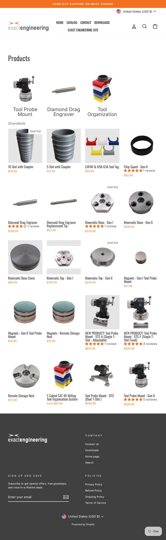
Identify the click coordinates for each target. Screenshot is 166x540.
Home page (92, 456)
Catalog (72, 22)
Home (60, 22)
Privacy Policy (93, 484)
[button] (133, 170)
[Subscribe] (66, 497)
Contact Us (92, 444)
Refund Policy (93, 490)
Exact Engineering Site (83, 30)
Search (89, 462)
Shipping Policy (94, 496)
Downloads (102, 22)
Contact (85, 22)
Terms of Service (95, 502)
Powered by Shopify (83, 524)
